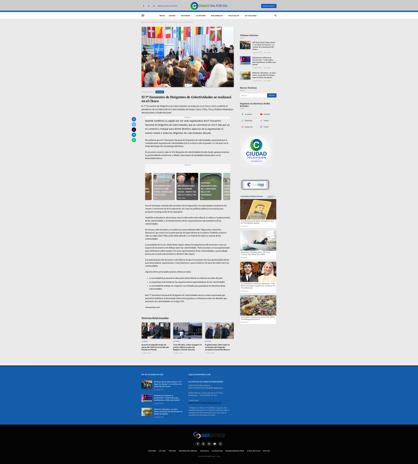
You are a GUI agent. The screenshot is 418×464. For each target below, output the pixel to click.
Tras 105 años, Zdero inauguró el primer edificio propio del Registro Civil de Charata (187, 347)
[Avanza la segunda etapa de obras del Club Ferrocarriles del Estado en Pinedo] (156, 330)
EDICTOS (266, 451)
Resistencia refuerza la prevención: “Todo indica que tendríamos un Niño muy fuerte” (264, 60)
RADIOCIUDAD (269, 6)
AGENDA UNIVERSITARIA (235, 451)
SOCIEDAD (152, 451)
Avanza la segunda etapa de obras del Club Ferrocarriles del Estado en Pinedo (155, 347)
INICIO (162, 16)
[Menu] (143, 15)
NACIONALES (217, 16)
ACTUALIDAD (251, 16)
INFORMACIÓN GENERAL (188, 451)
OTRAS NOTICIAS (253, 451)
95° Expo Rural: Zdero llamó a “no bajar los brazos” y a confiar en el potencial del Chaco (263, 45)
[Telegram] (134, 135)
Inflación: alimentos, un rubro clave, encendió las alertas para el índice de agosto (264, 75)
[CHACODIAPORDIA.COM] (209, 6)
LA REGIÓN (201, 16)
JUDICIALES (204, 451)
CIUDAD (172, 16)
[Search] (275, 15)
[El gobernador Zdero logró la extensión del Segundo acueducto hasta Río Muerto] (219, 330)
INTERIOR (185, 16)
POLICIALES (233, 16)
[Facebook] (134, 119)
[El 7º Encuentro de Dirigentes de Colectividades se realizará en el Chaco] (188, 57)
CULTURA (162, 451)
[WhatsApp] (134, 140)
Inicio (143, 22)
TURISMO (172, 451)
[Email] (134, 129)
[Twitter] (134, 124)
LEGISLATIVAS (217, 451)
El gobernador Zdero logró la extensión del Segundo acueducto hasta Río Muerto (217, 347)
